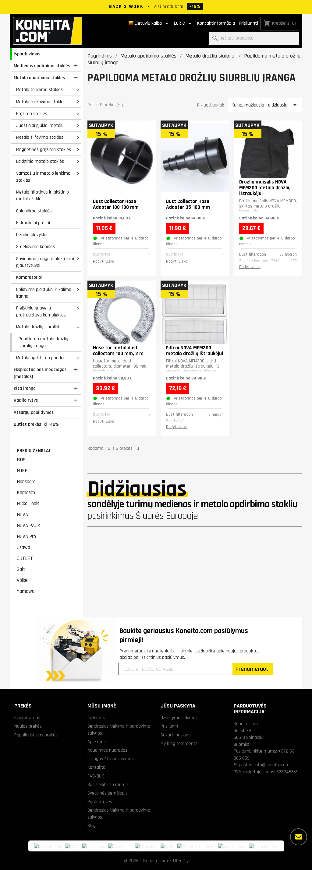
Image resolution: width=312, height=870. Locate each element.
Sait (21, 569)
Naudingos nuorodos (107, 750)
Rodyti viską (103, 261)
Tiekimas (96, 718)
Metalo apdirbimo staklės (39, 78)
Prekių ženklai (33, 450)
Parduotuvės (99, 801)
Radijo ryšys (26, 400)
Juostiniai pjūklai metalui (40, 125)
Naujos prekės (28, 726)
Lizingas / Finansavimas (110, 759)
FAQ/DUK (95, 776)
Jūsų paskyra (178, 705)
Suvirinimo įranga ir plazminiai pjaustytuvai (45, 262)
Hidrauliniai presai (33, 223)
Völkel (22, 580)
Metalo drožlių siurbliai (37, 327)
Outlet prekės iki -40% (36, 424)
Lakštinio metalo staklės (40, 161)
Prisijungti (248, 23)
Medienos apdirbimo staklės (42, 66)
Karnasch (26, 492)
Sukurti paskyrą (176, 735)
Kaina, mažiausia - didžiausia (265, 105)
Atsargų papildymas (34, 412)
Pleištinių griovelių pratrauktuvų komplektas (41, 311)
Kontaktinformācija (216, 23)
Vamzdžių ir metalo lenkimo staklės (43, 176)
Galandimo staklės (34, 211)
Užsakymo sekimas (179, 718)
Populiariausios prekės (36, 735)
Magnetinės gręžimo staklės (43, 149)
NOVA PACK (29, 525)
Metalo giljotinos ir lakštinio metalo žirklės (42, 195)
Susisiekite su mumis (108, 784)
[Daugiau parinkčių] (298, 836)
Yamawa (25, 591)
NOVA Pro (26, 536)
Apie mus (96, 742)
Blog (91, 826)
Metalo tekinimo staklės (39, 89)
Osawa (23, 547)
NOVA (22, 514)
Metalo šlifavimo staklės (39, 137)
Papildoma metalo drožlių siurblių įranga (43, 342)
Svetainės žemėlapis (107, 793)
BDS (21, 459)
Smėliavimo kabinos (35, 246)
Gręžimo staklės (31, 113)
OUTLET (25, 558)
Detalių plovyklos (32, 235)
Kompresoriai (29, 277)
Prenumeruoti (253, 669)
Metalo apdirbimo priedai (40, 358)
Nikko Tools (28, 503)
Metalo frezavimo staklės (41, 102)
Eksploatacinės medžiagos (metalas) (40, 372)
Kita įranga (25, 388)
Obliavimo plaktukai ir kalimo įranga (43, 292)
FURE (22, 470)
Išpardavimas (27, 54)
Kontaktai (96, 767)
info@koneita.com (271, 765)
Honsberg (26, 481)
